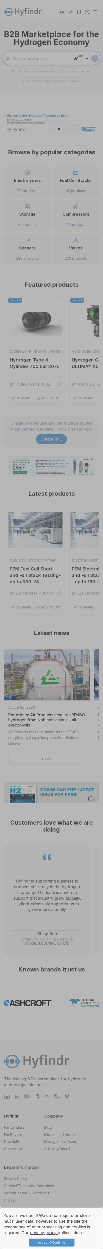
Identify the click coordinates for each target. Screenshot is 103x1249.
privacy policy (44, 1232)
